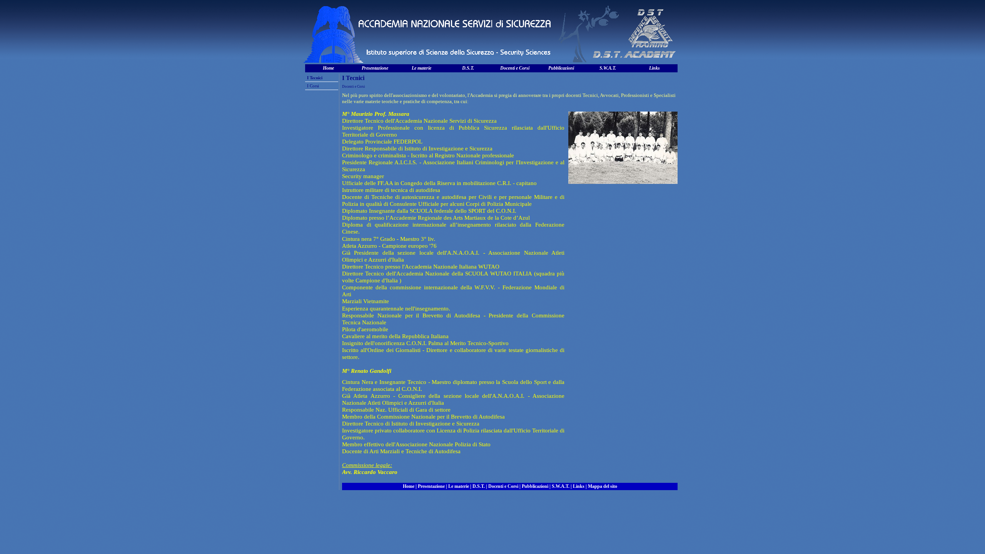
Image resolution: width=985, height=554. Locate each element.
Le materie (421, 68)
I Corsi (313, 85)
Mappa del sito (602, 486)
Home (328, 68)
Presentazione (375, 68)
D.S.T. (468, 68)
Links (654, 68)
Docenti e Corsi (514, 68)
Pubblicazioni (561, 68)
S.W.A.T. (607, 68)
